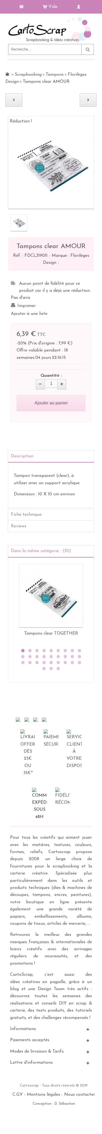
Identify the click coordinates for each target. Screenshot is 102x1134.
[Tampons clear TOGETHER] (51, 595)
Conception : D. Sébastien (54, 1104)
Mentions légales (43, 1094)
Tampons (55, 74)
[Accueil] (7, 74)
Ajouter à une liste (29, 314)
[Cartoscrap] (51, 19)
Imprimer (26, 306)
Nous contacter (79, 1094)
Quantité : (51, 375)
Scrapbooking (28, 74)
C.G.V (18, 1094)
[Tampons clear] (19, 223)
